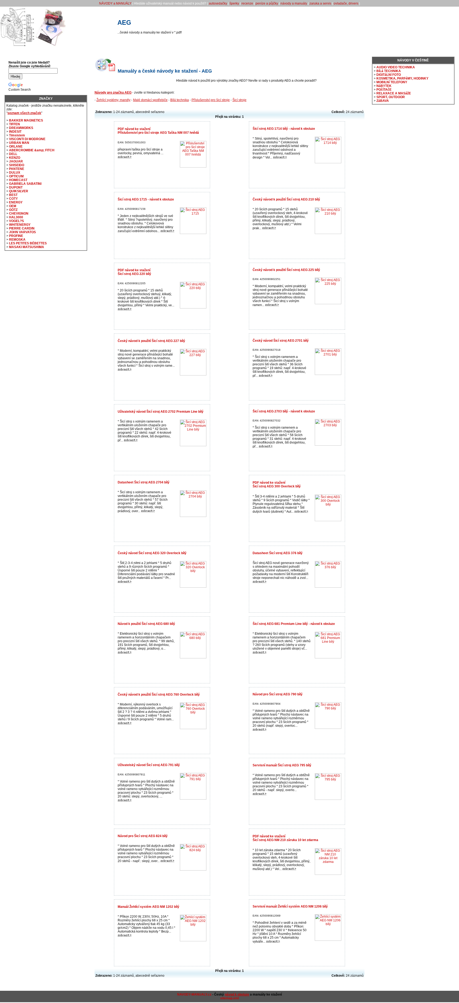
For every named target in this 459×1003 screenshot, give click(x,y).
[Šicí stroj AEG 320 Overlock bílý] (124, 582)
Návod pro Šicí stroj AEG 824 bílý (143, 836)
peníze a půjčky (267, 3)
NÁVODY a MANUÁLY (115, 3)
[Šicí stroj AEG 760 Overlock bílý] (124, 723)
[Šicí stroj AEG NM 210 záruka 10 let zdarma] (289, 869)
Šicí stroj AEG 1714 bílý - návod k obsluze (284, 129)
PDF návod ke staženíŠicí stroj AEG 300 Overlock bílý (277, 484)
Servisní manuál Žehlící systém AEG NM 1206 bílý (290, 906)
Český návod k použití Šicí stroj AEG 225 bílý (286, 270)
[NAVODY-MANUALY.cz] (33, 45)
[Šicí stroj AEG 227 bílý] (124, 369)
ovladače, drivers (346, 3)
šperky (234, 3)
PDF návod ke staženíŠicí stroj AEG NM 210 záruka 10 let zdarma (285, 838)
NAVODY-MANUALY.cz (194, 994)
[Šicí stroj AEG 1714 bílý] (280, 157)
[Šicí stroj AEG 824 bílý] (167, 861)
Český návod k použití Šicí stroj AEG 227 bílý (151, 341)
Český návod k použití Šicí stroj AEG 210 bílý (286, 199)
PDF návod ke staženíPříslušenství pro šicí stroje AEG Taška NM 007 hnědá (158, 131)
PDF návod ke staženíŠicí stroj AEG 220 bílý (134, 272)
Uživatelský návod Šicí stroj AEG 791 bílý (149, 765)
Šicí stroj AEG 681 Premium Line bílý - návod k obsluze (294, 624)
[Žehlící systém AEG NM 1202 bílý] (124, 935)
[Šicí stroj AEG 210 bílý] (269, 228)
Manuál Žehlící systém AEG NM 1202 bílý (148, 907)
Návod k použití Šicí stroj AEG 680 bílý (146, 624)
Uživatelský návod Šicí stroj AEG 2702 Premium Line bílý (160, 411)
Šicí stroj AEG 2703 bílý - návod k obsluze (284, 411)
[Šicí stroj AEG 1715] (167, 231)
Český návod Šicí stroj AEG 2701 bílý (281, 340)
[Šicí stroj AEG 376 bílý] (259, 582)
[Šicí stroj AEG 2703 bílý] (266, 446)
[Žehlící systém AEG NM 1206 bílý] (273, 941)
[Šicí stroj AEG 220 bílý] (124, 309)
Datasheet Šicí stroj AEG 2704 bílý (143, 482)
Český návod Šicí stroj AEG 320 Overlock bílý (152, 553)
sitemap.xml (229, 998)
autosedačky (218, 3)
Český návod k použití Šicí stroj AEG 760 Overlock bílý (159, 694)
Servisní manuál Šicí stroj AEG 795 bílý (282, 765)
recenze (247, 3)
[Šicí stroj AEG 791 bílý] (124, 800)
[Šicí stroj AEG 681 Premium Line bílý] (259, 652)
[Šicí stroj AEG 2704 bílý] (148, 511)
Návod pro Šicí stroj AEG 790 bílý (278, 694)
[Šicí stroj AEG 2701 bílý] (266, 376)
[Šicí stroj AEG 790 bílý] (259, 730)
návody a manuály (293, 3)
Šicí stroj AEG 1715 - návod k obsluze (146, 199)
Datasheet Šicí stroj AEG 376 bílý (278, 553)
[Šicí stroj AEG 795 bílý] (259, 794)
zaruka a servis (320, 3)
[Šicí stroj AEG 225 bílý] (272, 305)
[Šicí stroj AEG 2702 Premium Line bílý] (131, 440)
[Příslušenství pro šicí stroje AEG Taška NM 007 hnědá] (124, 157)
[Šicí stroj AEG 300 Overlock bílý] (301, 511)
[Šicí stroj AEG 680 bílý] (124, 652)
